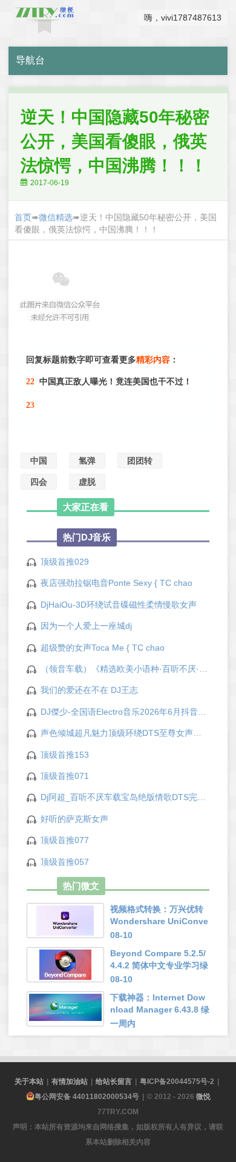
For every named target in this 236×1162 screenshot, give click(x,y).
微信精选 (56, 217)
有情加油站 (69, 1081)
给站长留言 (114, 1081)
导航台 (30, 60)
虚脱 (87, 482)
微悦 (203, 1096)
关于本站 (29, 1081)
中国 (38, 460)
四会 (38, 482)
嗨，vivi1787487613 (182, 17)
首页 (23, 217)
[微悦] (44, 17)
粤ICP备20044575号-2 (177, 1081)
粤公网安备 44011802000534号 (86, 1096)
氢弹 (87, 460)
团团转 (139, 460)
